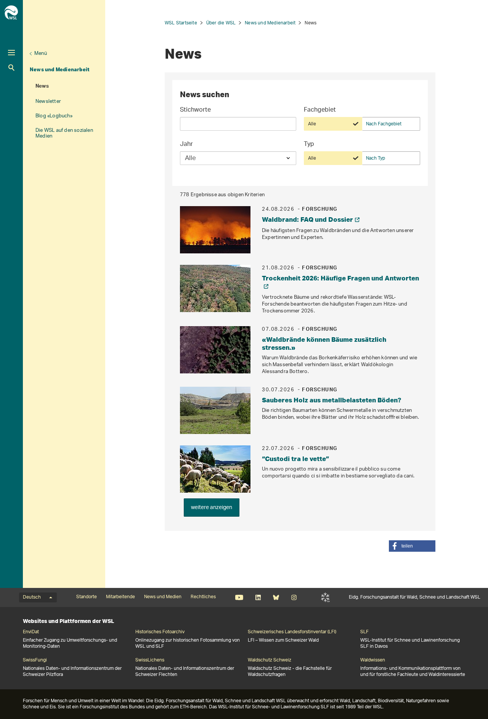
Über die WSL (221, 23)
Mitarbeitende (120, 597)
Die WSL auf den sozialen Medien (64, 133)
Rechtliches (203, 597)
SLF (325, 597)
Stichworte (195, 110)
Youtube (239, 597)
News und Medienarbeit (60, 69)
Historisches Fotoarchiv (160, 632)
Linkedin (258, 597)
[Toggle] (11, 52)
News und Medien (162, 597)
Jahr (186, 145)
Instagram (294, 597)
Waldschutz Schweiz (269, 660)
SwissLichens (149, 660)
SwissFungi (35, 660)
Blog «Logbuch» (53, 116)
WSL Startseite (181, 23)
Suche (11, 67)
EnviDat (31, 632)
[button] (412, 546)
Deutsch (32, 597)
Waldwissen (372, 660)
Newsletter (48, 101)
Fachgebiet (320, 110)
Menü (40, 53)
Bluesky (276, 597)
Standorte (86, 597)
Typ (309, 145)
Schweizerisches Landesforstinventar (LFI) (292, 632)
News (42, 87)
